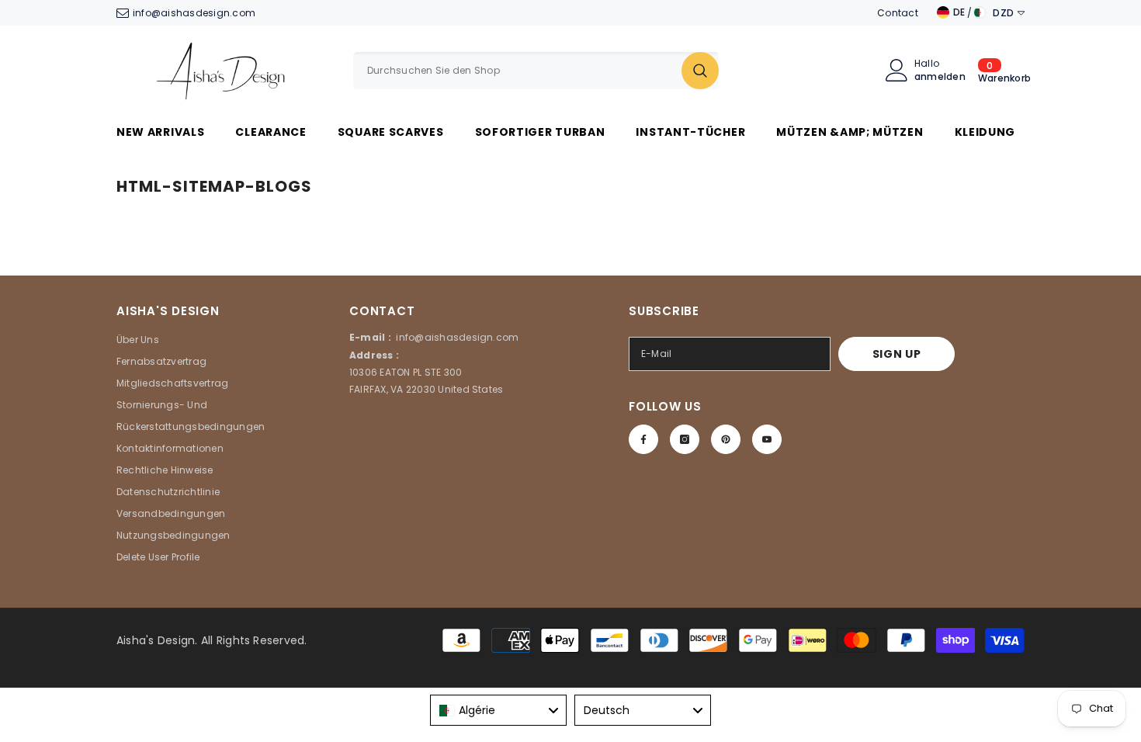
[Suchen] (536, 70)
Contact (897, 12)
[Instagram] (684, 439)
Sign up (896, 354)
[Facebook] (643, 439)
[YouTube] (767, 439)
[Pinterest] (725, 439)
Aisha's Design (155, 640)
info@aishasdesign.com (194, 12)
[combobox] (517, 70)
